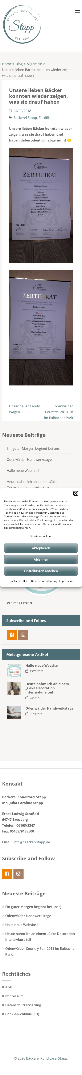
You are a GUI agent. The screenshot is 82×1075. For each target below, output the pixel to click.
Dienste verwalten (40, 536)
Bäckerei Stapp (25, 117)
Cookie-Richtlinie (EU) (22, 1014)
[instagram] (23, 635)
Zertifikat (46, 117)
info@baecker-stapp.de (31, 842)
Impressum (66, 581)
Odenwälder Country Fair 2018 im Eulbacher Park (58, 412)
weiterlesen (19, 603)
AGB (8, 987)
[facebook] (12, 635)
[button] (76, 493)
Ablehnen (41, 559)
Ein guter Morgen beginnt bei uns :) (34, 448)
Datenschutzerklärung (44, 581)
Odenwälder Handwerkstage (29, 459)
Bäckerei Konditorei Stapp (46, 1058)
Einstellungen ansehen (41, 571)
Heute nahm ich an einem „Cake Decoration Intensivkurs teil (47, 688)
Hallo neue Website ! (23, 470)
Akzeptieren (41, 548)
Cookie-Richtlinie (19, 581)
